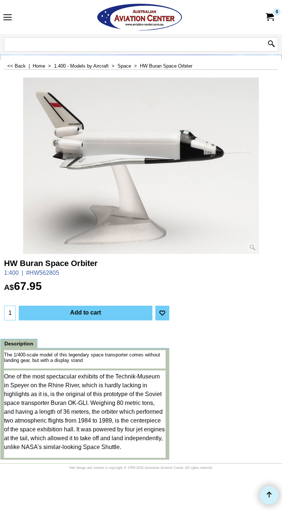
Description (18, 343)
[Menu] (7, 18)
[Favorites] (162, 313)
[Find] (271, 44)
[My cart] (269, 17)
